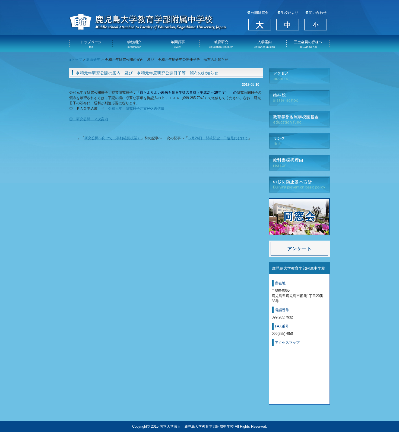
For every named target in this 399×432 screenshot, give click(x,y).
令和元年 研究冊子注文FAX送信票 (136, 108)
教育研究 (221, 44)
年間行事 (178, 44)
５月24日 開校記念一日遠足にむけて (218, 138)
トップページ (91, 44)
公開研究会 (259, 13)
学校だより (289, 13)
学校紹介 (134, 44)
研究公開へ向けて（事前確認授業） (112, 138)
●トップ (75, 60)
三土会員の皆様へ (308, 44)
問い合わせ (318, 13)
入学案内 (264, 44)
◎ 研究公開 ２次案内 (88, 119)
